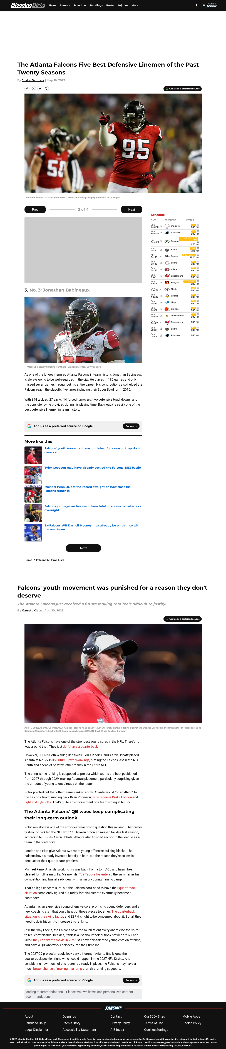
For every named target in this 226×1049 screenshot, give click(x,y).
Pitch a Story (71, 1023)
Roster (110, 5)
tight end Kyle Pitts (37, 802)
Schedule (79, 5)
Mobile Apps (191, 1016)
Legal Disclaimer (36, 1030)
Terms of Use (153, 1023)
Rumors (65, 5)
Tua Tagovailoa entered (96, 874)
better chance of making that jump (57, 968)
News (52, 5)
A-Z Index (117, 1030)
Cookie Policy (191, 1023)
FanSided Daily (35, 1023)
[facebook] (196, 5)
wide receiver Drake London (112, 797)
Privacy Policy (120, 1023)
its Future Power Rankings (70, 760)
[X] (203, 5)
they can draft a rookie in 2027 (54, 940)
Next (131, 209)
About (29, 1016)
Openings (69, 1016)
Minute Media (25, 1039)
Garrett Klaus (32, 610)
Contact (116, 1016)
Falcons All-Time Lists (50, 560)
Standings (96, 5)
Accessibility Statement (79, 1030)
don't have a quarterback (80, 746)
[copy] (46, 88)
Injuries (123, 5)
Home (28, 560)
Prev (35, 209)
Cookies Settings (156, 1030)
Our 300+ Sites (154, 1016)
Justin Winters (33, 80)
